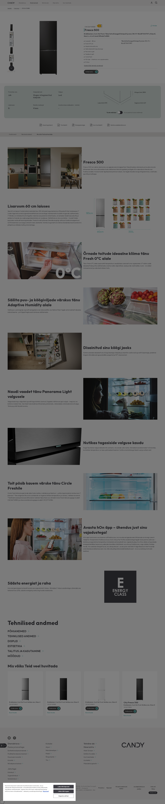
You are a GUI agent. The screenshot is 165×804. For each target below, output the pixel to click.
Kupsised (46, 791)
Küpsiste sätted (63, 796)
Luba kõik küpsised (63, 786)
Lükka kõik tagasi (63, 791)
